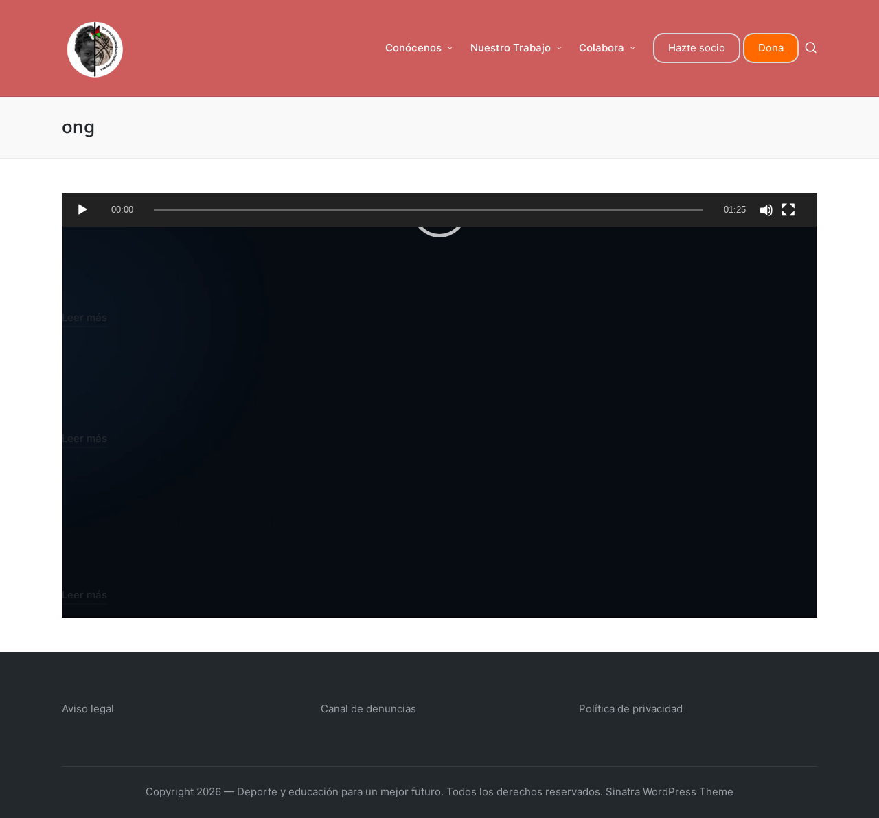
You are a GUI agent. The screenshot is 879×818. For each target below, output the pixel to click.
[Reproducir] (82, 210)
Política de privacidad (631, 708)
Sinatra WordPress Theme (669, 791)
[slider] (428, 210)
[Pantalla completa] (788, 210)
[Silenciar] (766, 210)
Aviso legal (88, 708)
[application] (439, 210)
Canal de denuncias (368, 708)
